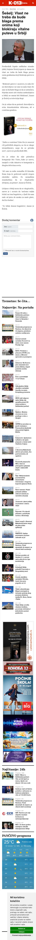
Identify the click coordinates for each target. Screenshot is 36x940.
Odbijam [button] (21, 932)
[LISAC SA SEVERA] (18, 641)
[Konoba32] (18, 668)
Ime (7, 227)
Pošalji (5, 253)
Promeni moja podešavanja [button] (21, 935)
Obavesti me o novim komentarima (17, 250)
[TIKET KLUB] (18, 756)
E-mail (11, 231)
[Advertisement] (18, 277)
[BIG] (18, 695)
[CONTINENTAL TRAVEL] (18, 126)
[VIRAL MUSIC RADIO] (18, 723)
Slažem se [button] (21, 928)
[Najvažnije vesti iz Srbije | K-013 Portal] (18, 3)
